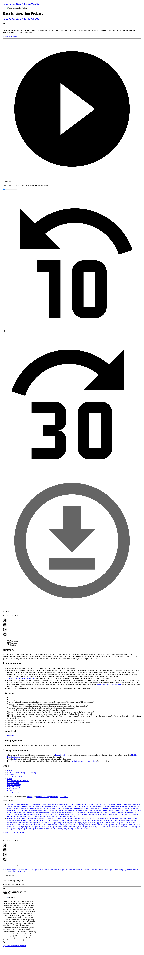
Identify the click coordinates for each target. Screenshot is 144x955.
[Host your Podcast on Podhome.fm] (72, 953)
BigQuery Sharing (13, 787)
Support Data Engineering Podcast (15, 832)
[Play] (72, 109)
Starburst (10, 804)
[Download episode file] (72, 609)
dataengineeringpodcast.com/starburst (20, 678)
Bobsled (10, 771)
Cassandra (11, 775)
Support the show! (9, 36)
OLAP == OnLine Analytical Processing (21, 773)
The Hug (30, 797)
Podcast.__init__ (61, 755)
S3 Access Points (13, 783)
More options (9, 876)
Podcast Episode (17, 777)
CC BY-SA (64, 797)
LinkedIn (10, 736)
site (15, 759)
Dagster (10, 818)
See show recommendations (14, 884)
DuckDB (10, 791)
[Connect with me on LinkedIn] (4, 25)
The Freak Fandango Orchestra (47, 797)
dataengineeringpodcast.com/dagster (109, 684)
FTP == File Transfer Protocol (18, 781)
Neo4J (9, 779)
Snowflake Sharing (14, 785)
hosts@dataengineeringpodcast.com (84, 761)
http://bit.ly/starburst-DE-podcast (14, 946)
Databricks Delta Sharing (16, 789)
